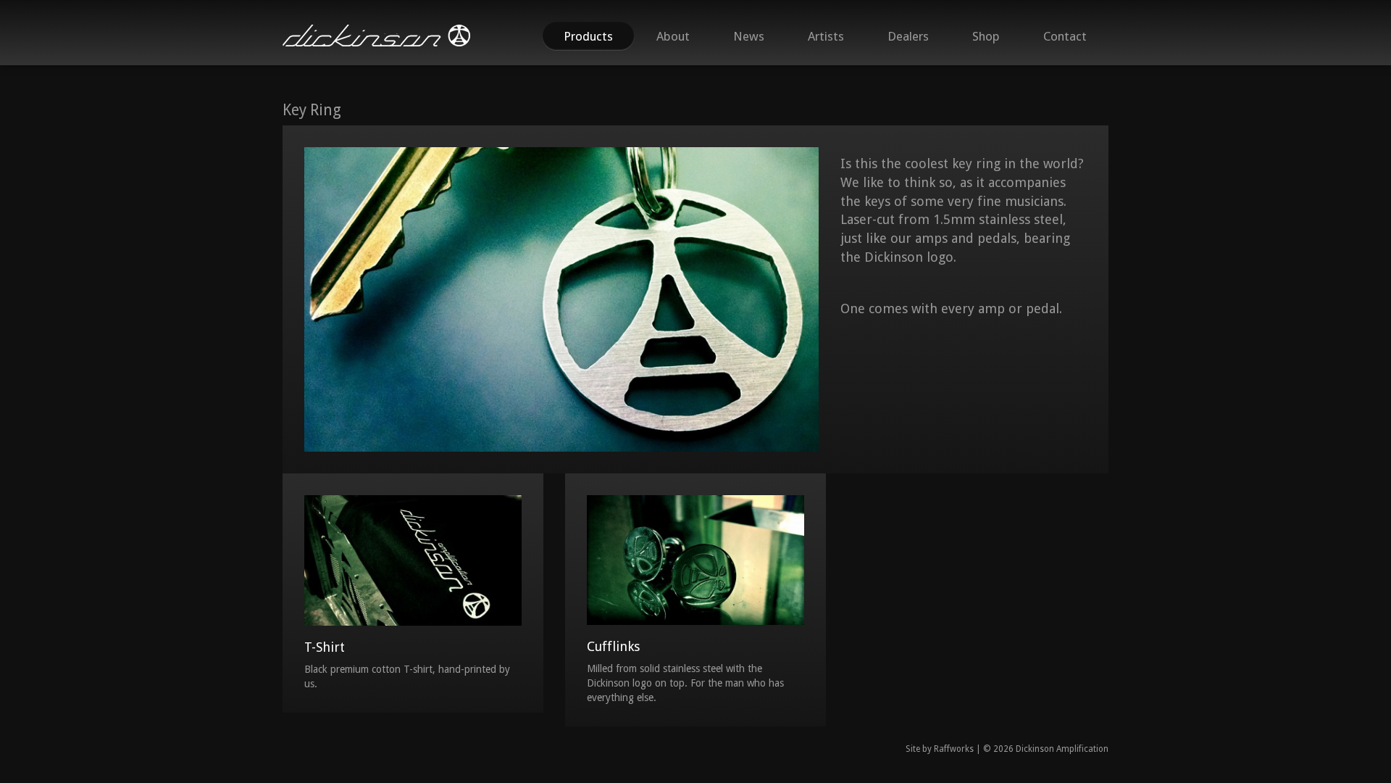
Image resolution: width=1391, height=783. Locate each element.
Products (588, 36)
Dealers (908, 36)
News (748, 36)
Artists (826, 36)
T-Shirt (324, 647)
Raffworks (954, 749)
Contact (1065, 36)
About (673, 36)
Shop (986, 36)
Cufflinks (613, 646)
